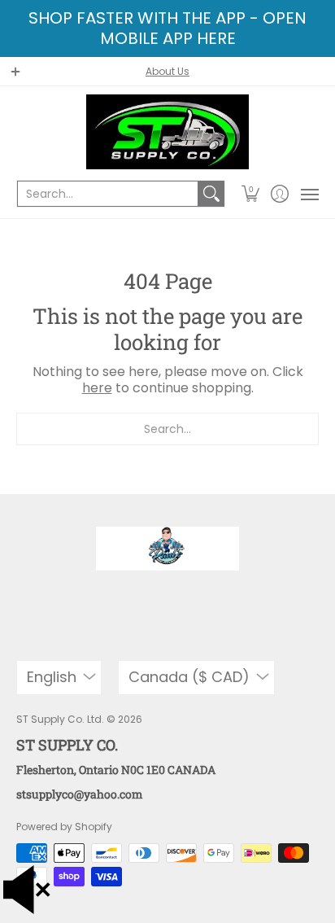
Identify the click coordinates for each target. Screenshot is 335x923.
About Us (167, 71)
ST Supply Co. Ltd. (60, 719)
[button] (251, 193)
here (97, 387)
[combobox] (107, 194)
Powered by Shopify (64, 826)
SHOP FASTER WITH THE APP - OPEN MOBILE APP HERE (167, 28)
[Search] (211, 194)
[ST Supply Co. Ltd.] (167, 131)
